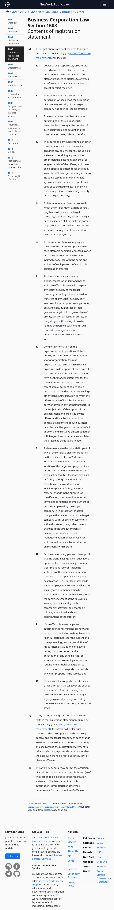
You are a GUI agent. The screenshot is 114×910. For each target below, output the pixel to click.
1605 (13, 75)
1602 (14, 40)
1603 (13, 54)
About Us (73, 851)
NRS (99, 852)
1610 (13, 141)
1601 (13, 30)
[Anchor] (67, 57)
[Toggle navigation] (104, 4)
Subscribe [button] (12, 856)
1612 (15, 162)
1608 (15, 109)
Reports (72, 869)
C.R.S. (100, 842)
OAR (99, 861)
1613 (14, 176)
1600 (13, 21)
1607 (14, 94)
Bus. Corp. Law (27, 11)
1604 (14, 66)
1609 (14, 128)
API (69, 856)
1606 (15, 84)
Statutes (101, 847)
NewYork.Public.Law (55, 4)
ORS (105, 861)
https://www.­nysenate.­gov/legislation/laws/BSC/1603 (54, 807)
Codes (100, 838)
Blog (70, 846)
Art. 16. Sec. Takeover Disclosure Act (56, 11)
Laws (14, 11)
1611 (11, 150)
